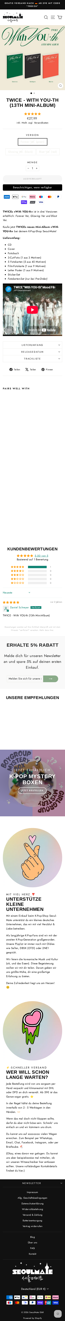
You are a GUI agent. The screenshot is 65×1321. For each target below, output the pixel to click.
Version (32, 135)
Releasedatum (32, 352)
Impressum (32, 1192)
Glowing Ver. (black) (20, 152)
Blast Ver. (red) (48, 152)
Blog (32, 1237)
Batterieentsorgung (32, 1220)
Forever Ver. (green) (32, 142)
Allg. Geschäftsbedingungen (32, 1198)
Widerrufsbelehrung (32, 1209)
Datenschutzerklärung (33, 1203)
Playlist (19, 944)
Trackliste (32, 358)
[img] (11, 602)
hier (51, 630)
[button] (32, 114)
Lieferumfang (33, 345)
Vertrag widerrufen (32, 1226)
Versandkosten (41, 122)
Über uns (32, 1242)
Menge (32, 162)
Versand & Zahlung (32, 1214)
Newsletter (31, 1183)
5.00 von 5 (41, 556)
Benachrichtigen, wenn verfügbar (32, 187)
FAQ (32, 1248)
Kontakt (32, 1254)
